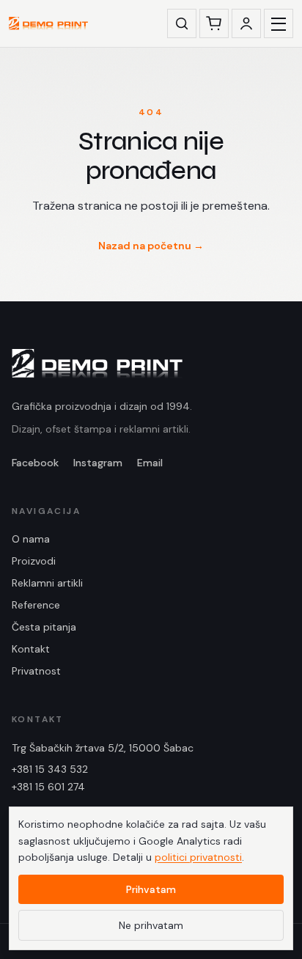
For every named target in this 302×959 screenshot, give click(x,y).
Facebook (35, 462)
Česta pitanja (44, 626)
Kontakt (31, 648)
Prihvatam (151, 889)
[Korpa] (214, 23)
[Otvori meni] (278, 23)
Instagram (97, 462)
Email (150, 462)
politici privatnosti (198, 857)
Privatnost (36, 670)
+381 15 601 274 (48, 786)
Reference (36, 604)
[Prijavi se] (246, 23)
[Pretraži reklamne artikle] (181, 23)
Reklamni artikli (47, 582)
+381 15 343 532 (50, 769)
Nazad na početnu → (151, 245)
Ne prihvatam (151, 925)
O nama (31, 538)
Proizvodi (34, 560)
